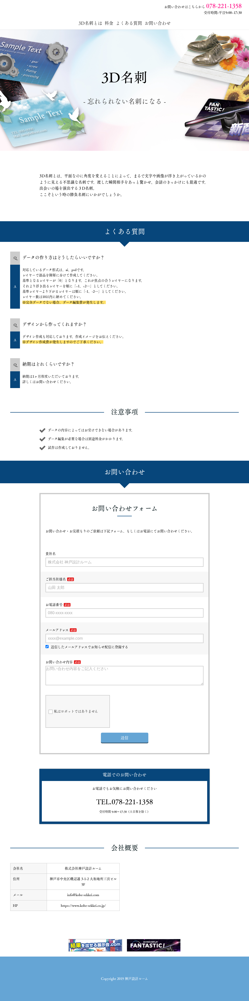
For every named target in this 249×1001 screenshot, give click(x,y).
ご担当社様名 (55, 579)
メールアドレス (57, 630)
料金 (109, 23)
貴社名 (50, 553)
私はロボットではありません (76, 711)
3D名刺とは (90, 23)
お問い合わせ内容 (59, 662)
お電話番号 (53, 604)
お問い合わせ (157, 23)
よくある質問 (129, 23)
